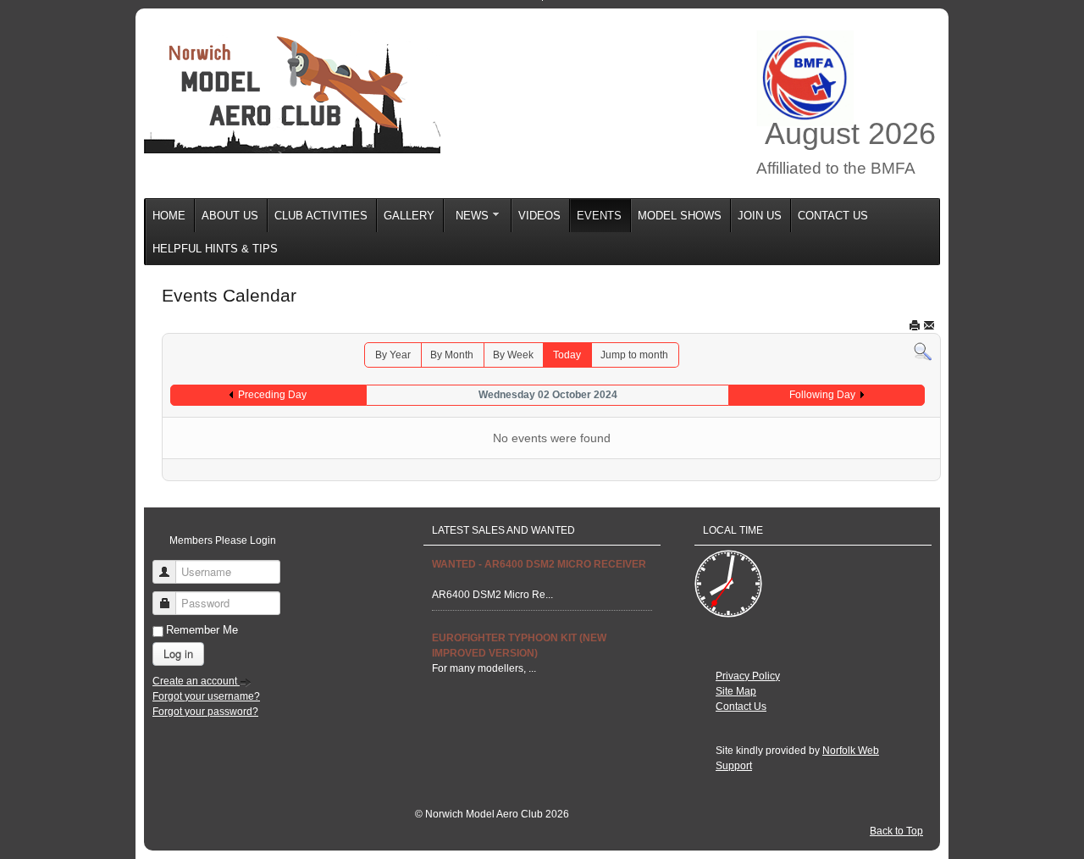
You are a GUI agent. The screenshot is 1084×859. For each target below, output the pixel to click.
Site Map (736, 691)
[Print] (915, 324)
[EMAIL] (929, 324)
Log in (178, 654)
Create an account (196, 681)
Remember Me (202, 629)
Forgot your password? (205, 712)
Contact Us (741, 706)
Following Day (822, 395)
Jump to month (634, 355)
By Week (513, 355)
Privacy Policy (748, 676)
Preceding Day (272, 395)
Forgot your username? (206, 696)
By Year (393, 355)
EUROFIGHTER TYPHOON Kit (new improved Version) (519, 645)
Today (567, 355)
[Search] (923, 351)
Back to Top (896, 831)
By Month (451, 355)
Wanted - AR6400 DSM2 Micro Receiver (539, 564)
